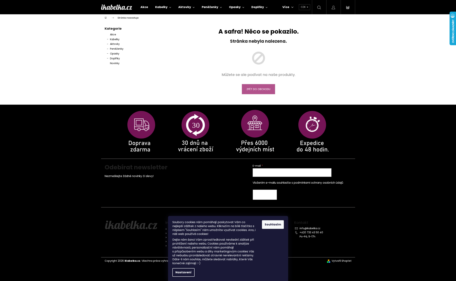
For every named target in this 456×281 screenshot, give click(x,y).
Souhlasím (273, 224)
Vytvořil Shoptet (342, 261)
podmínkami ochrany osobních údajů (318, 183)
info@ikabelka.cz (310, 228)
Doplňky (115, 58)
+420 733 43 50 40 (311, 232)
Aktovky (115, 44)
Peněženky (116, 49)
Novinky (115, 63)
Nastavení (183, 272)
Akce (113, 34)
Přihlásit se (264, 195)
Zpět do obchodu (258, 89)
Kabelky (115, 39)
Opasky (114, 53)
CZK (303, 7)
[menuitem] (144, 7)
